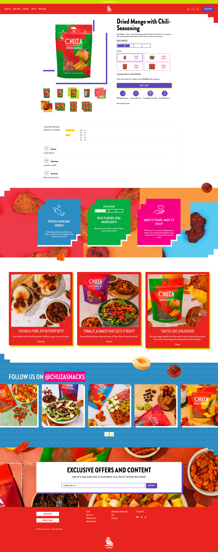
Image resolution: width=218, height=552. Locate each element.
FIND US (33, 9)
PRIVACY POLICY (91, 518)
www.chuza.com (45, 529)
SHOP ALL (8, 9)
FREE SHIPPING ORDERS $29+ (109, 2)
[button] (192, 9)
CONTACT (25, 9)
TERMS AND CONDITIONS (119, 511)
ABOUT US (89, 515)
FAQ (112, 515)
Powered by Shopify (56, 529)
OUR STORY (16, 9)
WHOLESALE (42, 9)
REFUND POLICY (91, 521)
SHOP (88, 511)
